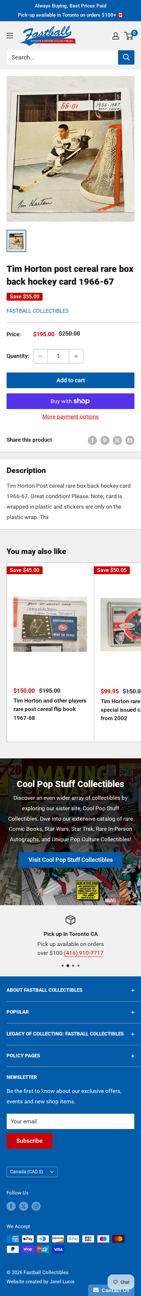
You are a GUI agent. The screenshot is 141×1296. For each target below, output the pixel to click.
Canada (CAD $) (26, 1172)
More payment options (70, 416)
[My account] (115, 36)
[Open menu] (10, 35)
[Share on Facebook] (92, 440)
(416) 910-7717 (84, 953)
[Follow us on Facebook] (11, 1206)
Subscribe (29, 1140)
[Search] (126, 57)
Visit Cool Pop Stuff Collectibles (71, 859)
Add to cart (70, 380)
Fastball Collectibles (38, 311)
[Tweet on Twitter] (117, 440)
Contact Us (114, 1290)
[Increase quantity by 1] (76, 356)
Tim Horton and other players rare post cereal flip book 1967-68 (50, 709)
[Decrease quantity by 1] (40, 356)
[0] (129, 36)
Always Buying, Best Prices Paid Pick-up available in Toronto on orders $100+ (71, 10)
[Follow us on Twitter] (23, 1206)
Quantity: (18, 356)
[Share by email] (129, 440)
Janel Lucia (62, 1282)
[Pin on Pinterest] (105, 440)
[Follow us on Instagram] (36, 1206)
